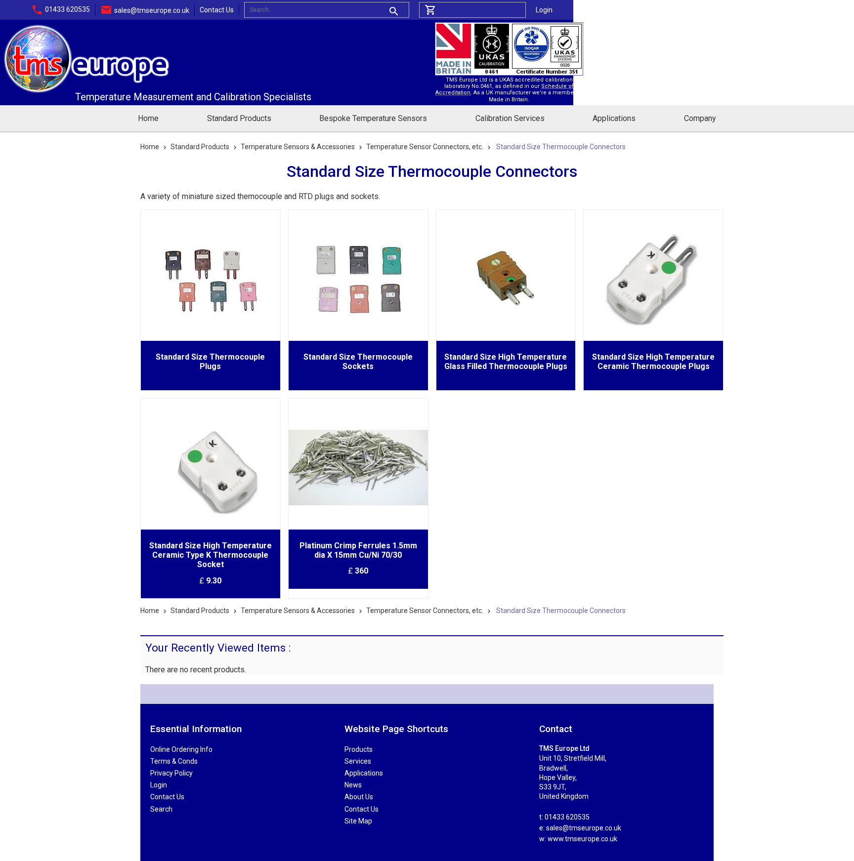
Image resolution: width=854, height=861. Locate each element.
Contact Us (217, 10)
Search (161, 809)
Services (357, 761)
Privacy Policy (171, 773)
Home (148, 118)
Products (358, 749)
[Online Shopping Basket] (472, 10)
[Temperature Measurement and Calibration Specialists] (86, 27)
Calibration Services (510, 118)
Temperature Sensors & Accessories (298, 147)
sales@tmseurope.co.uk (151, 10)
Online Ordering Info (181, 749)
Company (700, 118)
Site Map (358, 821)
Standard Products (239, 118)
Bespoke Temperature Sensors (373, 118)
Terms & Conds (174, 761)
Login (544, 10)
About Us (358, 797)
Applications (614, 118)
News (353, 785)
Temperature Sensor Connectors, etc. (424, 147)
